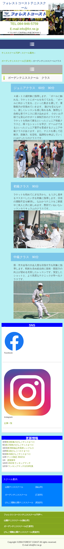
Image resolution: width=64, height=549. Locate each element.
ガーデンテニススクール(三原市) (16, 61)
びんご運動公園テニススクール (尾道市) (24, 502)
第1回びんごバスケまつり (18, 451)
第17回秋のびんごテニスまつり (19, 445)
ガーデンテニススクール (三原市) (24, 495)
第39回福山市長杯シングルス (20, 448)
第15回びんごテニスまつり (18, 454)
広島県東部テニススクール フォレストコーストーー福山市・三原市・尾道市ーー (24, 13)
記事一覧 (8, 423)
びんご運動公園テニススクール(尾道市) (21, 532)
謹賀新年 (11, 460)
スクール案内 (28, 53)
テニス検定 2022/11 (16, 457)
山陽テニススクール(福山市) (16, 520)
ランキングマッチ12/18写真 (20, 466)
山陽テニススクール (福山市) (24, 487)
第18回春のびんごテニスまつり (20, 442)
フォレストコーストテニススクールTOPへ (23, 514)
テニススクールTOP (11, 53)
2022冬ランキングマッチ (19, 463)
